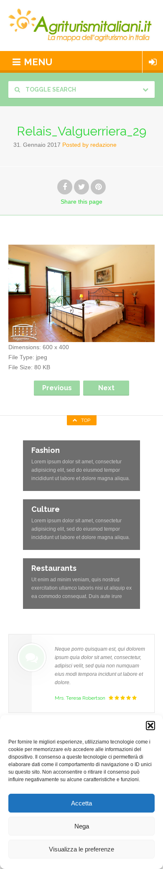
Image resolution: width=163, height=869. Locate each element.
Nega (81, 826)
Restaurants (53, 568)
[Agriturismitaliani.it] (81, 25)
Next (106, 388)
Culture (45, 509)
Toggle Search (50, 89)
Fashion (45, 450)
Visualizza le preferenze (81, 849)
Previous (57, 388)
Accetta (81, 803)
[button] (150, 725)
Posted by (89, 144)
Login (153, 62)
